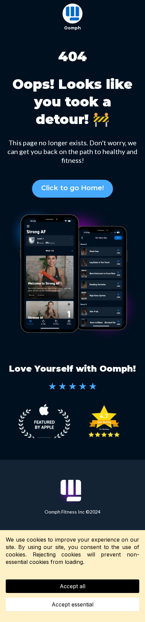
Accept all (72, 586)
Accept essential (72, 604)
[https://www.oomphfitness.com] (72, 13)
